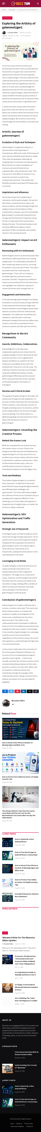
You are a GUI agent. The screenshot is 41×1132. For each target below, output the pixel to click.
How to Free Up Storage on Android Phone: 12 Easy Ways (26, 853)
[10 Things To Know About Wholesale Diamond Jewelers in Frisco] (7, 988)
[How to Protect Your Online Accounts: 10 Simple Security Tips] (20, 763)
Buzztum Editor (13, 33)
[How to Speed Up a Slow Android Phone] (7, 842)
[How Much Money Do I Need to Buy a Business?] (7, 897)
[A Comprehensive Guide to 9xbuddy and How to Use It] (7, 975)
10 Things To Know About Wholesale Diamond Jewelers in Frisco (26, 987)
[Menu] (3, 3)
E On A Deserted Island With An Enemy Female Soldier (27, 1053)
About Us (19, 1124)
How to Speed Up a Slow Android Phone (24, 840)
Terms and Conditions (17, 1126)
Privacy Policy (28, 1124)
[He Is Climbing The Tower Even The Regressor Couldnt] (7, 1001)
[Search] (38, 3)
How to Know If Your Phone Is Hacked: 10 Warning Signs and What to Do (17, 744)
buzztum (17, 1119)
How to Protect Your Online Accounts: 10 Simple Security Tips (26, 882)
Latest (5, 933)
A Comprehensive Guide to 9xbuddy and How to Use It (25, 973)
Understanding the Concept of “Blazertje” (26, 1066)
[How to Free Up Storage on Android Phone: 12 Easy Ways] (7, 855)
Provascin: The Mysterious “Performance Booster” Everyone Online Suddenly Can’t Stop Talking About (25, 960)
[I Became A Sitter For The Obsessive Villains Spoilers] (20, 923)
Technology (7, 18)
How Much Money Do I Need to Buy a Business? (27, 895)
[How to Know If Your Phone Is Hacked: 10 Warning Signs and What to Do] (20, 729)
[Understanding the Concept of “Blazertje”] (7, 1068)
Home (12, 1124)
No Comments (27, 36)
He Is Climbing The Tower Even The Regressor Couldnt (26, 999)
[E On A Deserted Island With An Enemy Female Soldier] (7, 1055)
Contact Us (29, 1126)
